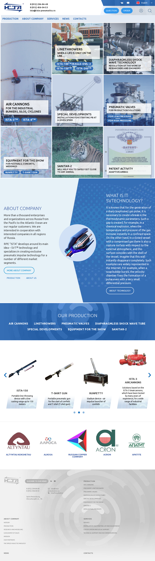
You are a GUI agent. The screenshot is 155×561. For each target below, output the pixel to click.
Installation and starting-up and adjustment (102, 526)
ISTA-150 (64, 68)
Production (10, 18)
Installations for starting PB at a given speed (77, 117)
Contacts (79, 18)
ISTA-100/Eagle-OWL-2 (74, 63)
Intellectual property (92, 509)
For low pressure (119, 116)
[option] (22, 380)
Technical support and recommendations (100, 533)
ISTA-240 (84, 68)
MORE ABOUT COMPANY (19, 270)
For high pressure (120, 120)
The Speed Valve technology (15, 543)
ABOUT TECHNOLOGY (120, 290)
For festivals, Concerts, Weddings (25, 163)
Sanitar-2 (119, 329)
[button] (5, 375)
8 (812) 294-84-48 (39, 4)
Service (86, 522)
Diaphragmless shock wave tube (120, 323)
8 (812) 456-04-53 (39, 7)
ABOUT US (31, 278)
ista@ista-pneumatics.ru (42, 10)
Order (126, 11)
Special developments (44, 329)
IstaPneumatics (57, 493)
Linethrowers (45, 323)
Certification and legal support (96, 529)
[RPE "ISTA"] (14, 7)
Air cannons (18, 323)
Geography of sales (11, 533)
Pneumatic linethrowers (94, 488)
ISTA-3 (11, 119)
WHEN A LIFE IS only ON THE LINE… (74, 52)
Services (53, 18)
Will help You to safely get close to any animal (76, 169)
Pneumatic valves (75, 323)
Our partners (9, 540)
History (7, 522)
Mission (7, 536)
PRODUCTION (13, 278)
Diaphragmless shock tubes (94, 495)
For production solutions (124, 108)
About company (32, 18)
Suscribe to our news (36, 481)
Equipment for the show (87, 329)
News (65, 18)
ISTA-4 (29, 119)
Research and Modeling (13, 529)
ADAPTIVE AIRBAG (121, 170)
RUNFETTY (11, 172)
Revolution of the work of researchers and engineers (125, 64)
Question (111, 11)
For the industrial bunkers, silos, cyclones (23, 107)
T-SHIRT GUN (30, 172)
